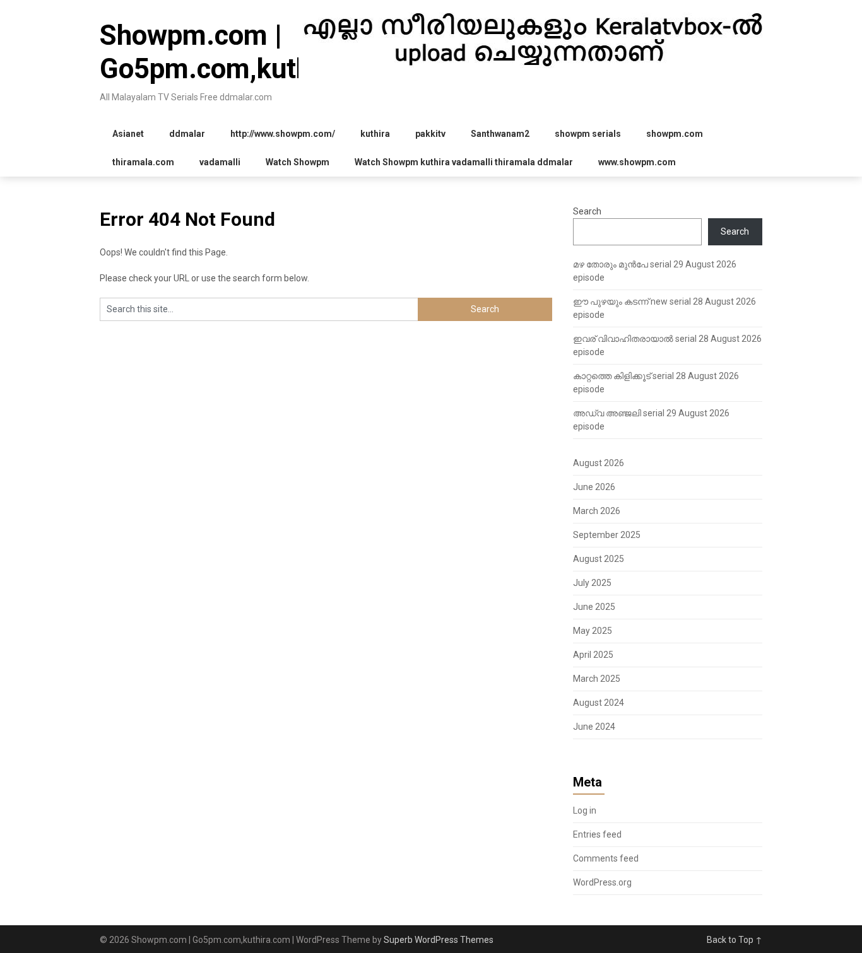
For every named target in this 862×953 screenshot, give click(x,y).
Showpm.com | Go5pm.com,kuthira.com (251, 52)
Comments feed (606, 858)
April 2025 (593, 655)
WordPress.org (602, 882)
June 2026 (594, 487)
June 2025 (594, 607)
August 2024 (598, 703)
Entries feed (597, 834)
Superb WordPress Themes (438, 940)
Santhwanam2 (500, 134)
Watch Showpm (297, 162)
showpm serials (588, 134)
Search (587, 211)
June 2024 (594, 727)
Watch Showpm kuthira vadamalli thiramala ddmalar (464, 162)
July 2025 (592, 583)
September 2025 (607, 535)
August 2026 (598, 463)
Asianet (128, 134)
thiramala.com (143, 162)
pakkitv (430, 134)
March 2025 (596, 679)
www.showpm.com (637, 162)
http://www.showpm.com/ (282, 134)
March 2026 (596, 511)
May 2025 (592, 631)
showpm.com (674, 134)
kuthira (375, 134)
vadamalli (219, 162)
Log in (584, 810)
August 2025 (598, 559)
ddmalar (187, 134)
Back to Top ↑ (734, 940)
